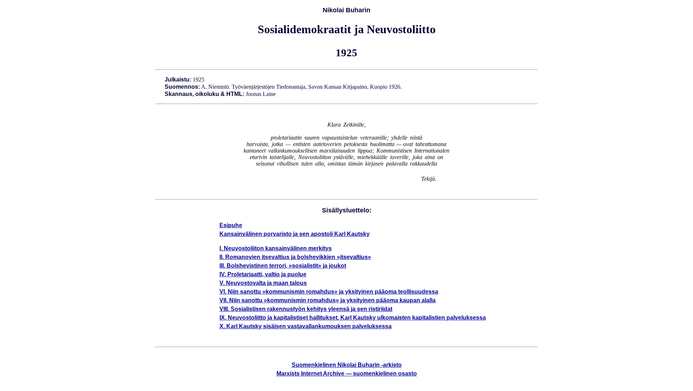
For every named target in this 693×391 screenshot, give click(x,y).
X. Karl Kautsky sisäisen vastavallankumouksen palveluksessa (305, 326)
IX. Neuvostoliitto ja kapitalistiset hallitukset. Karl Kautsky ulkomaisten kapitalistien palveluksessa (352, 318)
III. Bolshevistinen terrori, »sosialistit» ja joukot (282, 266)
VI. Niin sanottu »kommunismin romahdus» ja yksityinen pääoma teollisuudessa (328, 292)
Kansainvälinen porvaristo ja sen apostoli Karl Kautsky (294, 234)
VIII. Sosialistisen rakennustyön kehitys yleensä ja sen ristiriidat (305, 309)
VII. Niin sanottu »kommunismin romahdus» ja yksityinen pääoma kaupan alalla (327, 300)
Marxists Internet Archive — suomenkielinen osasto (346, 373)
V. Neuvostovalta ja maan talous (263, 283)
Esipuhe (230, 225)
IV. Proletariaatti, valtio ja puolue (262, 274)
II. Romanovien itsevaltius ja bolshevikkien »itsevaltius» (295, 257)
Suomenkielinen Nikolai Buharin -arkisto (347, 365)
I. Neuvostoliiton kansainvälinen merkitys (275, 248)
